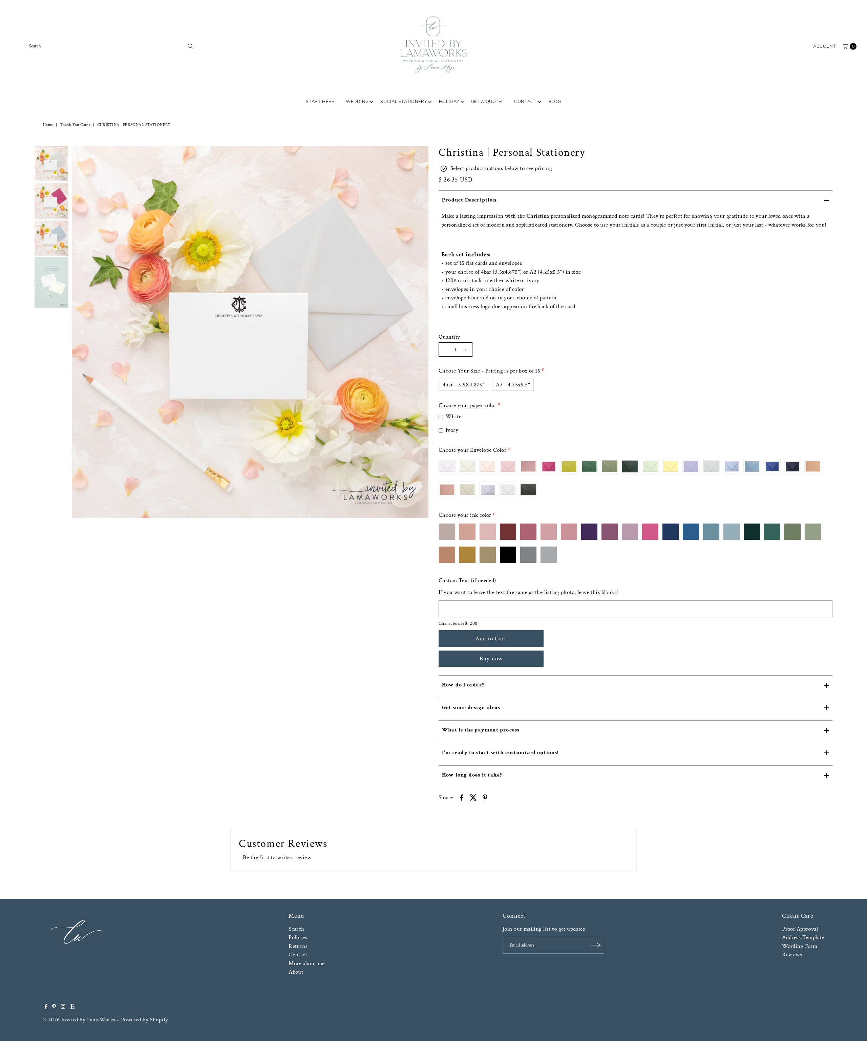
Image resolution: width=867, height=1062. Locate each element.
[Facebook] (46, 1007)
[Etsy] (72, 1007)
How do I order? (463, 684)
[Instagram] (63, 1007)
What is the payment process (481, 730)
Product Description (469, 200)
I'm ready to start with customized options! (500, 752)
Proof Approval (800, 929)
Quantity (449, 337)
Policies (298, 937)
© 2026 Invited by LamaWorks (79, 1019)
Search (296, 929)
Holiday (449, 102)
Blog (554, 102)
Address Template (803, 937)
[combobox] (111, 46)
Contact (525, 102)
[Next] (417, 332)
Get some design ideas (471, 707)
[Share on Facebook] (462, 797)
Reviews (792, 954)
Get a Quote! (487, 102)
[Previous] (82, 332)
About (296, 972)
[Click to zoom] (417, 157)
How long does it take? (472, 775)
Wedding (357, 102)
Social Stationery (403, 102)
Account (824, 46)
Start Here (320, 102)
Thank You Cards (75, 124)
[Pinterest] (54, 1007)
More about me (307, 963)
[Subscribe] (595, 945)
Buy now (491, 658)
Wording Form (799, 946)
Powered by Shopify (144, 1019)
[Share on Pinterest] (485, 797)
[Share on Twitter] (473, 797)
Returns (298, 946)
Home (48, 124)
